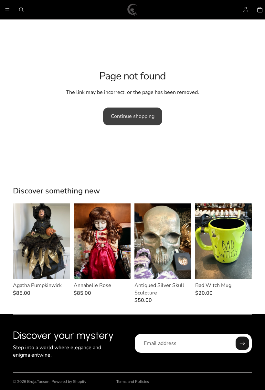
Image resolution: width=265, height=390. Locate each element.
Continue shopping (132, 116)
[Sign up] (242, 343)
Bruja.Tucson (38, 381)
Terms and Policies (132, 381)
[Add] (60, 269)
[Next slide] (63, 241)
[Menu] (7, 9)
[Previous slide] (20, 241)
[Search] (21, 10)
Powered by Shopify (68, 381)
